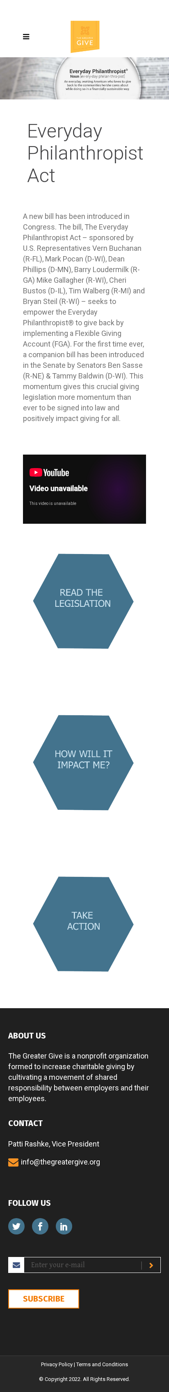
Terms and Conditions (102, 1364)
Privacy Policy (57, 1364)
